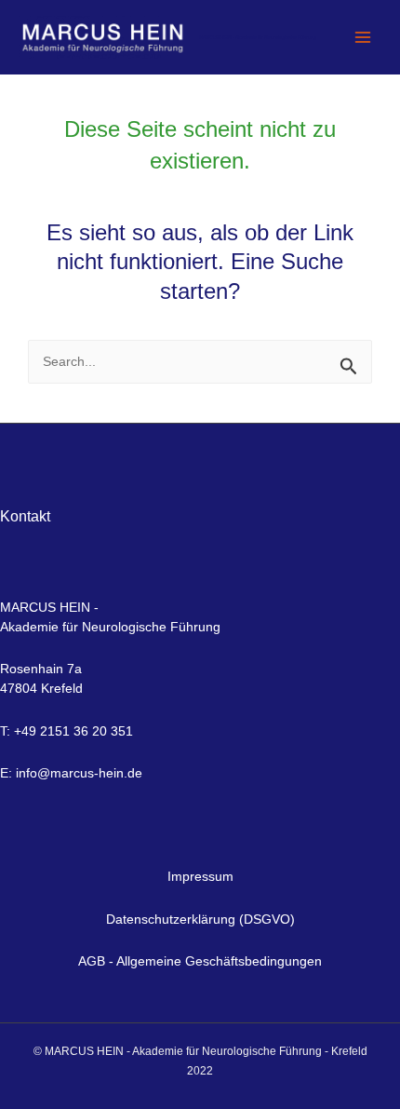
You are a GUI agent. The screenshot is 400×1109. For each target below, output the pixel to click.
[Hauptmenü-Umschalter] (362, 38)
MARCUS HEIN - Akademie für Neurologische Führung (257, 37)
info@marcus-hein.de (79, 772)
